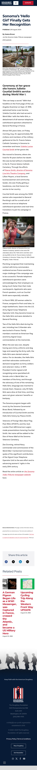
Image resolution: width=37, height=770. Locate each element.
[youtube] (24, 759)
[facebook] (20, 759)
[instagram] (13, 759)
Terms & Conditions (24, 739)
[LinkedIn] (20, 562)
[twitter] (16, 759)
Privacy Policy (11, 739)
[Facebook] (6, 562)
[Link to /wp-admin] (4, 762)
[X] (13, 562)
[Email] (27, 562)
